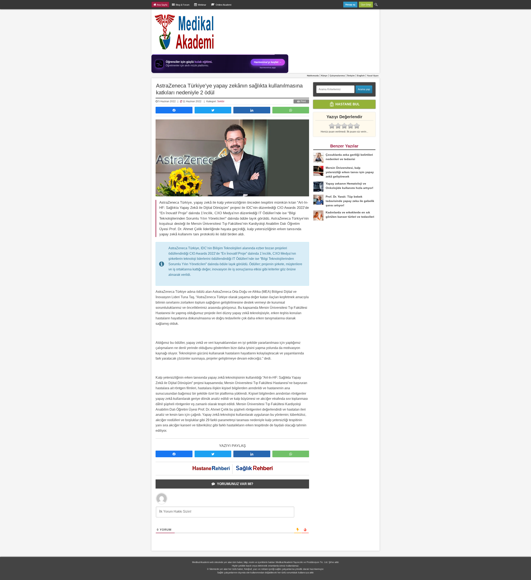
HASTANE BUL (347, 104)
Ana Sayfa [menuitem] (162, 5)
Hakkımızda (313, 75)
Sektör (220, 101)
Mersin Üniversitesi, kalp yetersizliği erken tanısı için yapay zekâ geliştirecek (350, 172)
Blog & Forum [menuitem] (182, 5)
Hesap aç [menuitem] (350, 4)
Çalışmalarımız (337, 75)
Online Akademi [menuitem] (223, 5)
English (361, 75)
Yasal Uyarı (373, 75)
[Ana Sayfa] (184, 31)
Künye (324, 75)
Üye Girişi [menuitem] (366, 4)
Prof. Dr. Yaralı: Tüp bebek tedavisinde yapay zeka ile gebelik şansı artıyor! (350, 201)
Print (303, 101)
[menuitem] (376, 4)
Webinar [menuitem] (202, 5)
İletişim (351, 75)
